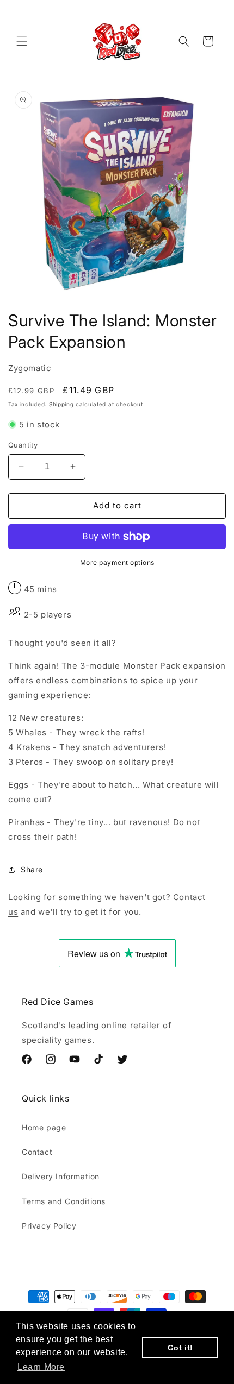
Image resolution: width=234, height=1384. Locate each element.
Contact (37, 1151)
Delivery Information (61, 1176)
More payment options (117, 562)
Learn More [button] (41, 1367)
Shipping (61, 404)
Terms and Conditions (64, 1201)
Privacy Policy (49, 1225)
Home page (44, 1127)
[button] (22, 41)
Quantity (23, 445)
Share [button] (32, 869)
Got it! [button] (180, 1347)
